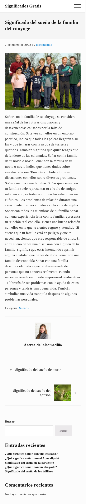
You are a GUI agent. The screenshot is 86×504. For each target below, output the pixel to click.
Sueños (24, 308)
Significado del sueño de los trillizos (29, 471)
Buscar (10, 421)
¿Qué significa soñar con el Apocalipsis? (32, 458)
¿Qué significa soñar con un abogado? (31, 467)
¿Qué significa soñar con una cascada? (31, 453)
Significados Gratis (23, 6)
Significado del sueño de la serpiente (29, 462)
